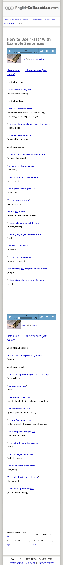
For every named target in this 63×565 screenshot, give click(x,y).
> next (53, 51)
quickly (35, 325)
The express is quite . (22, 189)
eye (8, 544)
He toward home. (20, 420)
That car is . (20, 109)
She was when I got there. (25, 355)
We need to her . (21, 488)
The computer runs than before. (29, 124)
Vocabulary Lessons (20, 20)
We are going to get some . (24, 234)
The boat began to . (21, 454)
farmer (9, 536)
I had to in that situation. (24, 443)
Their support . (19, 397)
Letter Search (50, 20)
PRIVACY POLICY (46, 563)
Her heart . (17, 386)
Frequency (37, 20)
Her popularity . (19, 409)
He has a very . (21, 166)
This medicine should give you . (27, 280)
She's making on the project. (27, 268)
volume (41, 51)
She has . (18, 246)
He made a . (20, 257)
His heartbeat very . (20, 90)
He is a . (16, 211)
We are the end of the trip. (28, 374)
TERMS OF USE (16, 563)
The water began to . (21, 466)
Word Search (9, 23)
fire (34, 544)
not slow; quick (37, 59)
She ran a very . (18, 200)
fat (54, 534)
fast (23, 59)
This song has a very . (23, 223)
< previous (47, 51)
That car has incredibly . (27, 154)
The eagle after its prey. (23, 477)
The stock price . (22, 431)
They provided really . (23, 177)
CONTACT (30, 563)
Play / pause (10, 51)
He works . (20, 135)
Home (6, 20)
